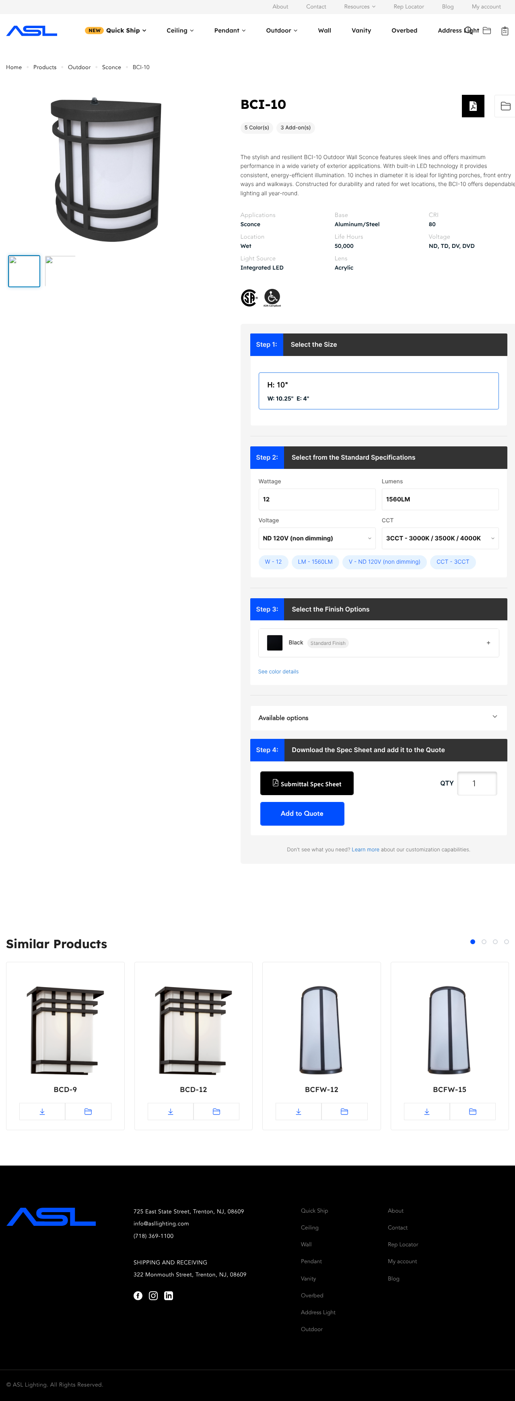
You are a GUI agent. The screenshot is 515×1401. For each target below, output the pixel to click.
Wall (324, 30)
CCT (388, 520)
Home (14, 68)
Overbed (404, 30)
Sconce (112, 68)
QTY (447, 783)
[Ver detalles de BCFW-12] (321, 1033)
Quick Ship (123, 30)
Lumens (392, 481)
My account (486, 7)
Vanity (361, 30)
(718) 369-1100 (154, 1236)
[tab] (472, 941)
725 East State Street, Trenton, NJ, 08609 (189, 1212)
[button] (24, 271)
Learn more (365, 850)
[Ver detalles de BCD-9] (65, 1033)
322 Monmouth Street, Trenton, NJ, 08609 (190, 1275)
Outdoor (278, 30)
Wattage (270, 481)
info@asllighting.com (161, 1224)
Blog (448, 7)
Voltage (269, 520)
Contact (316, 7)
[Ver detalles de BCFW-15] (450, 1033)
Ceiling (177, 30)
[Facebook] (138, 1295)
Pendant (226, 30)
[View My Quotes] (505, 31)
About (280, 7)
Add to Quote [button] (302, 814)
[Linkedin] (168, 1295)
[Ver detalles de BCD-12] (193, 1033)
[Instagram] (153, 1295)
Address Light (318, 1313)
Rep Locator (408, 7)
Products (45, 68)
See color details (278, 672)
